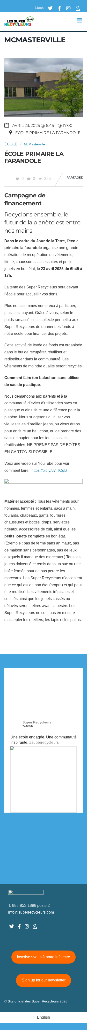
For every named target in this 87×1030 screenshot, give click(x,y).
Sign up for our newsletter (43, 980)
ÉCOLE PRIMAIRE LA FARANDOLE (34, 157)
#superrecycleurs (44, 742)
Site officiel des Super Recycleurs (33, 1001)
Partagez (74, 177)
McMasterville (34, 144)
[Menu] (80, 21)
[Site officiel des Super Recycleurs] (19, 24)
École (10, 144)
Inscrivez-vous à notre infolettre (43, 957)
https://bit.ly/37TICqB (49, 470)
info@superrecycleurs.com (31, 912)
